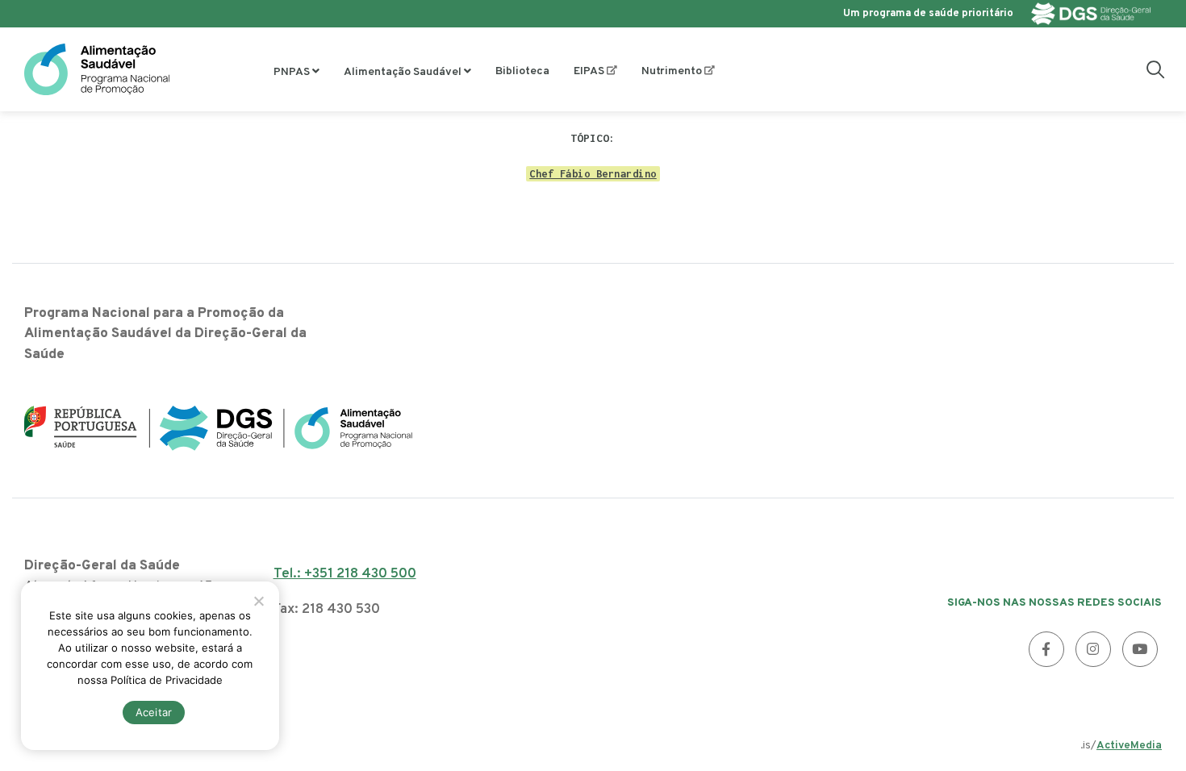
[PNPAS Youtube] (1140, 649)
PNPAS (292, 72)
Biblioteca (522, 71)
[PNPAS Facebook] (1046, 649)
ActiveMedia (1129, 745)
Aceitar (154, 712)
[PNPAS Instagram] (1093, 649)
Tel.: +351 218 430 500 (345, 574)
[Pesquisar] (1155, 69)
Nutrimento (671, 71)
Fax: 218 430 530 (327, 610)
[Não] (258, 601)
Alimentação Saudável (402, 72)
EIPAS (589, 71)
